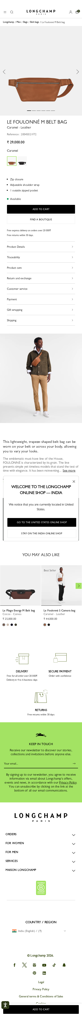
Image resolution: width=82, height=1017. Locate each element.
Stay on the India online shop (41, 533)
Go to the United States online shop (42, 522)
